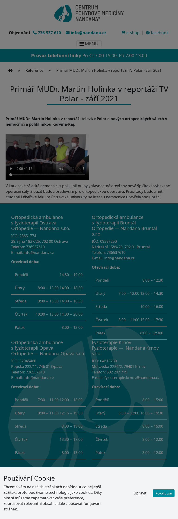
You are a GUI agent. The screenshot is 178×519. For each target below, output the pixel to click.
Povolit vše (164, 493)
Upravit (140, 493)
